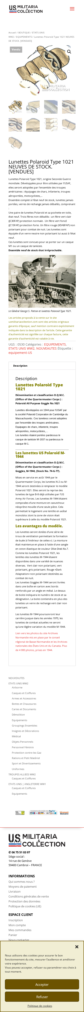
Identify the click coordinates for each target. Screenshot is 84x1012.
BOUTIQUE (24, 32)
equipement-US (20, 352)
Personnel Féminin (23, 747)
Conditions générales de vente (29, 896)
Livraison (15, 891)
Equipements (19, 720)
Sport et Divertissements (26, 763)
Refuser (42, 997)
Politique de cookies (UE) (25, 906)
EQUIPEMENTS (24, 36)
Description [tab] (20, 365)
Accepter (42, 984)
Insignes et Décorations (25, 731)
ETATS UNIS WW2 (21, 348)
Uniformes (18, 769)
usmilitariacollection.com (23, 321)
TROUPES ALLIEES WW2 (22, 774)
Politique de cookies (40, 1006)
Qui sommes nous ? (22, 882)
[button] (77, 947)
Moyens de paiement (23, 886)
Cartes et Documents (24, 709)
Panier (13, 935)
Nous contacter (19, 940)
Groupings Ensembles (24, 725)
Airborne (17, 687)
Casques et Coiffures (24, 693)
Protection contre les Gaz (26, 752)
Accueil (12, 32)
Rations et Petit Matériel (26, 758)
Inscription (16, 920)
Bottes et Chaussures (24, 703)
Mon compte (17, 925)
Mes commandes (20, 930)
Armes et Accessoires (24, 698)
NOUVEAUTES (46, 348)
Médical (16, 736)
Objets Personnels (22, 741)
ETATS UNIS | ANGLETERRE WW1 (27, 784)
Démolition (18, 714)
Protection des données (24, 901)
